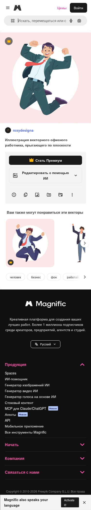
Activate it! (69, 502)
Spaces (10, 373)
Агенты (16, 414)
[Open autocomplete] (10, 21)
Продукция (15, 364)
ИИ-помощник (16, 378)
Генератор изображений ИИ (27, 384)
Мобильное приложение (24, 426)
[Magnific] (45, 304)
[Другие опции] (72, 195)
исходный (32, 41)
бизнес (36, 277)
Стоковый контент (19, 402)
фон (54, 277)
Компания (14, 458)
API (7, 420)
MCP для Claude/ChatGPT (31, 408)
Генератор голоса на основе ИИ (30, 396)
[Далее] (84, 243)
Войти (78, 7)
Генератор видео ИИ (21, 390)
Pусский (45, 344)
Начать (12, 444)
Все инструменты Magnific (25, 432)
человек (15, 277)
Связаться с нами (22, 472)
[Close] (84, 502)
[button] (45, 344)
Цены (61, 7)
